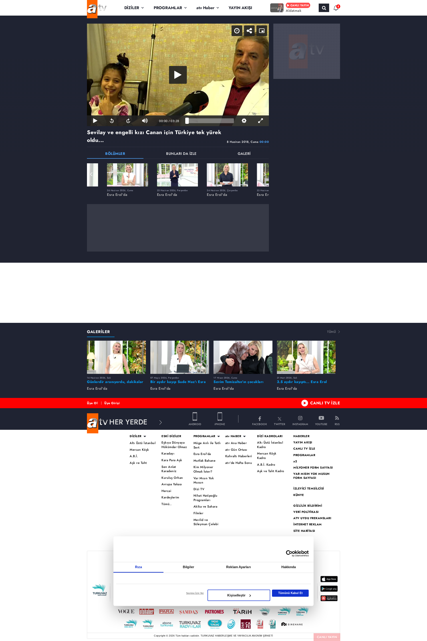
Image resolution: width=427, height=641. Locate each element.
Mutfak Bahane (204, 461)
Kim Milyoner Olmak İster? (203, 469)
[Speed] (237, 30)
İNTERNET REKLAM (307, 524)
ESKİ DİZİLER (171, 436)
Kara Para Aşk (171, 460)
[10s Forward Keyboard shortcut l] (128, 120)
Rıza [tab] (138, 567)
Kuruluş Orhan (172, 478)
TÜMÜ (331, 331)
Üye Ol (92, 403)
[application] (178, 75)
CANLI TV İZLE (325, 403)
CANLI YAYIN (327, 637)
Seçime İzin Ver (195, 593)
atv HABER (233, 436)
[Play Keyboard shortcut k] (95, 120)
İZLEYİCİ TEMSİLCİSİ (308, 489)
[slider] (210, 120)
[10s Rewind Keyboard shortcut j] (111, 120)
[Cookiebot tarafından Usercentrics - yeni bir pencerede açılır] (289, 553)
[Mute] (145, 120)
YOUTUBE (321, 424)
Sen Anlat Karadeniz (169, 469)
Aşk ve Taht (138, 463)
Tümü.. (166, 504)
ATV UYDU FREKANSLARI (312, 518)
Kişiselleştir (236, 595)
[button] (91, 174)
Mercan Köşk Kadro (266, 455)
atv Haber (205, 8)
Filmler (198, 513)
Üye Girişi (112, 403)
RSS (337, 424)
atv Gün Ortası (236, 450)
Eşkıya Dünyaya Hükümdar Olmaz (174, 444)
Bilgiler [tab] (188, 567)
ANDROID (195, 424)
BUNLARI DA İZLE (181, 154)
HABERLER (301, 436)
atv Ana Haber (236, 443)
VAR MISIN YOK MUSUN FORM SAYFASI (311, 476)
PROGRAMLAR (168, 8)
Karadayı (167, 453)
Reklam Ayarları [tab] (238, 567)
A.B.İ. (134, 456)
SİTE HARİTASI (304, 531)
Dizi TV (199, 489)
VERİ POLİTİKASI (306, 512)
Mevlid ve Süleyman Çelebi (206, 522)
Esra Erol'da (202, 454)
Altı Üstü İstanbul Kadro (270, 444)
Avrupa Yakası (171, 484)
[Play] (178, 75)
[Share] (249, 30)
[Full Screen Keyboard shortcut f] (260, 120)
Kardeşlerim (170, 497)
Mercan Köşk (139, 450)
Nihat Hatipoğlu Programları (205, 498)
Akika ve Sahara (205, 506)
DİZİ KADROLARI (269, 436)
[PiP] (261, 30)
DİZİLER (131, 8)
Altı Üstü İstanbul (142, 443)
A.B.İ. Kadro (266, 465)
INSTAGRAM (300, 424)
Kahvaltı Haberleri (238, 456)
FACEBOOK (259, 424)
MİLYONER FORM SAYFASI (313, 468)
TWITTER (279, 424)
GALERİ (244, 154)
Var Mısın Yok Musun (203, 480)
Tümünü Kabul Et (290, 593)
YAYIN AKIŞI (240, 8)
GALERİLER (98, 332)
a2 (295, 461)
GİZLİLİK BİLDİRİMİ (307, 506)
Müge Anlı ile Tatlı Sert (207, 445)
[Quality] (244, 120)
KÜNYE (298, 495)
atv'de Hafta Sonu (238, 463)
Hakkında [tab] (288, 567)
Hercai (166, 491)
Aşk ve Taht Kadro (270, 471)
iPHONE (219, 424)
